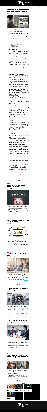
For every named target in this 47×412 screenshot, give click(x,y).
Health (29, 6)
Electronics (21, 6)
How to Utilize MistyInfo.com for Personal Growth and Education (17, 44)
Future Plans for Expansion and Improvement (15, 46)
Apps (9, 6)
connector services (22, 341)
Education (18, 6)
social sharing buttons (20, 113)
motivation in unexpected (22, 167)
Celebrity (14, 6)
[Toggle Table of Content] (22, 38)
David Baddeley (10, 13)
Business (11, 6)
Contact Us (37, 6)
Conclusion (12, 47)
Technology (34, 6)
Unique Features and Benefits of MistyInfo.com (15, 42)
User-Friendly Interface (13, 43)
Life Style (27, 6)
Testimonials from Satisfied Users (14, 45)
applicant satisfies (26, 280)
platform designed (19, 50)
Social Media (31, 6)
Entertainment (24, 6)
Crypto (16, 6)
